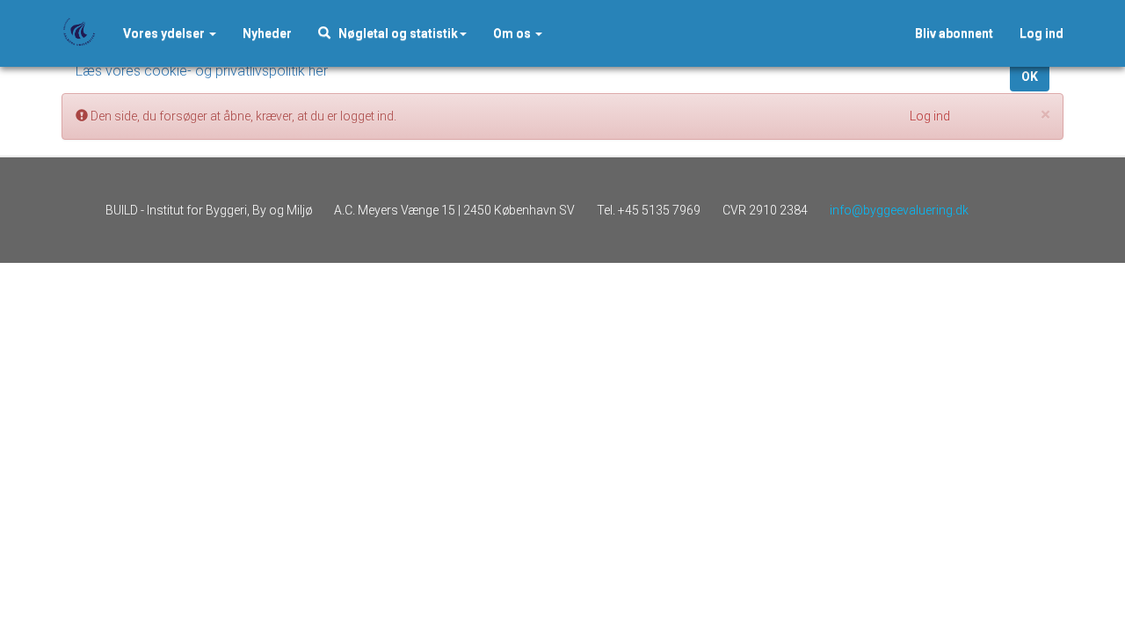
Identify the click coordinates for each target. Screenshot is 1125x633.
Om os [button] (513, 33)
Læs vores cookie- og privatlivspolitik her (202, 70)
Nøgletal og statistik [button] (394, 33)
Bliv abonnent (954, 33)
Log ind (1041, 33)
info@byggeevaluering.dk (899, 210)
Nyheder (267, 33)
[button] (267, 33)
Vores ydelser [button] (165, 33)
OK (1029, 76)
